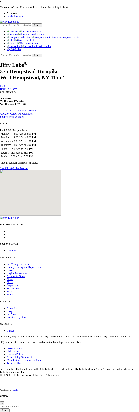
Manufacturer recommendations (24, 360)
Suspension (13, 288)
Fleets (10, 294)
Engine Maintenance (18, 273)
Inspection (12, 285)
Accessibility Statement (19, 357)
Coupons (11, 250)
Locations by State (17, 317)
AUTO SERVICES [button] (7, 257)
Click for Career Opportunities (16, 113)
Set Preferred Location (12, 116)
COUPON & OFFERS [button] (9, 244)
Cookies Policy (15, 354)
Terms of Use (14, 363)
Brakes (10, 270)
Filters (10, 279)
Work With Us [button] (6, 324)
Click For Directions (27, 110)
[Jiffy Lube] (9, 21)
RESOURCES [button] (5, 301)
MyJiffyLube (14, 49)
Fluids (10, 282)
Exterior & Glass (16, 276)
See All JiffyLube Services (14, 168)
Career (10, 330)
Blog (9, 311)
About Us (12, 308)
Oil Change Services (18, 264)
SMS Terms (13, 351)
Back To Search (8, 88)
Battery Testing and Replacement (24, 267)
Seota (15, 389)
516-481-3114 (7, 110)
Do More (12, 314)
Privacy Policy (14, 348)
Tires (9, 291)
